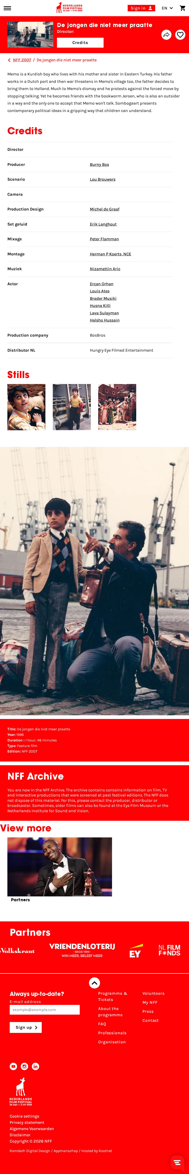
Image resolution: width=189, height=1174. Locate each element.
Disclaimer (20, 1134)
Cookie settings (24, 1116)
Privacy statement (27, 1122)
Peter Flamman (104, 239)
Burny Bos (99, 164)
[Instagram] (24, 1066)
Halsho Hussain (105, 320)
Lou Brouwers (102, 179)
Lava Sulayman (104, 313)
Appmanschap (66, 1151)
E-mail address (25, 1001)
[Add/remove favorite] (180, 35)
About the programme (110, 1011)
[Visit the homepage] (69, 8)
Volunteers (153, 993)
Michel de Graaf (104, 209)
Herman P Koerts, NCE (110, 254)
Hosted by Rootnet (96, 1151)
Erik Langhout (103, 224)
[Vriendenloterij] (60, 950)
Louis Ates (99, 291)
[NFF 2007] (9, 60)
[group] (59, 871)
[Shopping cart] (182, 8)
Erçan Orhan (101, 283)
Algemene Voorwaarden (32, 1128)
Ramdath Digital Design (30, 1151)
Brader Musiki (103, 298)
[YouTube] (13, 1066)
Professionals (112, 1032)
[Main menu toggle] (7, 8)
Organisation (112, 1041)
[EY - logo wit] (114, 950)
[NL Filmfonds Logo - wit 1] (147, 950)
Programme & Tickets (113, 996)
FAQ (102, 1023)
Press (148, 1011)
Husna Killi (100, 305)
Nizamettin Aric (105, 268)
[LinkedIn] (35, 1066)
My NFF (150, 1002)
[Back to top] (94, 982)
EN (165, 8)
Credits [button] (80, 42)
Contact (150, 1020)
